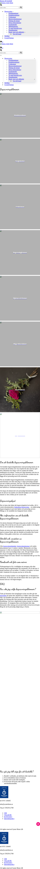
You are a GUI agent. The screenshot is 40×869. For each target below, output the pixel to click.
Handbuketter (13, 30)
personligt (3, 595)
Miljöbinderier (13, 26)
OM (5, 813)
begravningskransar (23, 546)
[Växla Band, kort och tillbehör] (34, 79)
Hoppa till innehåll (6, 1)
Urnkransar (12, 17)
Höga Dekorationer (15, 23)
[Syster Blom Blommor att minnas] (6, 3)
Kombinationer (13, 13)
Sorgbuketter (13, 24)
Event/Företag (9, 38)
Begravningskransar (15, 19)
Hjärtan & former (14, 21)
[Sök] (1, 5)
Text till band (17, 34)
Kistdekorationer (14, 15)
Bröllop (7, 36)
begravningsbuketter (9, 546)
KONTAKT (8, 817)
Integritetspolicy (9, 819)
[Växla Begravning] (34, 58)
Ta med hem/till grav (15, 28)
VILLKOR (7, 815)
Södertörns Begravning (21, 507)
